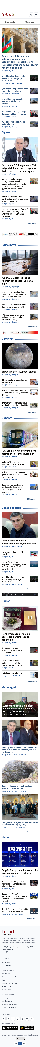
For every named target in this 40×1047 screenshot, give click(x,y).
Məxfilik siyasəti (7, 1001)
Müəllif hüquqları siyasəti (10, 1004)
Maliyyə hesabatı (7, 989)
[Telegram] (22, 1019)
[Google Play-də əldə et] (27, 1028)
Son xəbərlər (6, 962)
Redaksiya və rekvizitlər (9, 977)
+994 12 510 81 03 (7, 949)
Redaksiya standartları (9, 983)
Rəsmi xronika (6, 965)
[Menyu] (36, 14)
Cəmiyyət (7, 338)
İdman (6, 837)
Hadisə (6, 601)
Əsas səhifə (10, 22)
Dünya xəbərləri (11, 507)
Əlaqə (4, 980)
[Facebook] (8, 1019)
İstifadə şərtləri (7, 998)
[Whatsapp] (4, 1019)
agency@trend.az (7, 952)
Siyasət (6, 132)
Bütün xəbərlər (32, 223)
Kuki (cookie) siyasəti (9, 1007)
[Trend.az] (8, 14)
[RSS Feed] (32, 1019)
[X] (13, 1019)
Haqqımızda (6, 974)
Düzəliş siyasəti (7, 986)
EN (16, 1043)
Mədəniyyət (9, 687)
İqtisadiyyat (9, 245)
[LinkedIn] (27, 1019)
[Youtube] (18, 1019)
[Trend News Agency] (8, 932)
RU (24, 1043)
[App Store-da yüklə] (10, 1028)
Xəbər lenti (29, 22)
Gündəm (7, 417)
